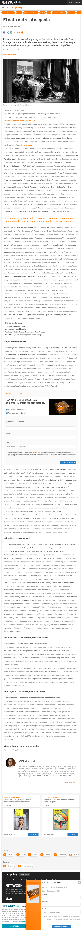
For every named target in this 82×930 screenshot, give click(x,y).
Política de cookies (11, 120)
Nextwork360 (22, 889)
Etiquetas (16, 880)
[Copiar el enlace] (14, 32)
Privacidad (41, 880)
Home (5, 26)
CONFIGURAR (15, 926)
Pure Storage (26, 145)
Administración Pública (16, 13)
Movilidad (73, 13)
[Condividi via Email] (18, 32)
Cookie (48, 880)
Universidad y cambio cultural (16, 329)
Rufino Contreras (9, 54)
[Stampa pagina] (22, 32)
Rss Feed (24, 880)
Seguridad (65, 13)
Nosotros (8, 880)
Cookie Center (56, 880)
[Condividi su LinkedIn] (11, 32)
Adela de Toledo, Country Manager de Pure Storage (25, 332)
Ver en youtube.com (27, 120)
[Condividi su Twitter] (7, 32)
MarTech (27, 13)
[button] (5, 7)
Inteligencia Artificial (44, 13)
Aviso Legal (32, 880)
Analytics (4, 13)
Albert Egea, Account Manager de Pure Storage (23, 335)
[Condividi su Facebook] (4, 32)
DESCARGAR (33, 834)
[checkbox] (6, 453)
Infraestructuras (15, 26)
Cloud (34, 13)
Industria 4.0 (56, 13)
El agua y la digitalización (15, 326)
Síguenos (23, 874)
